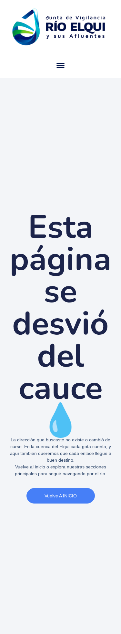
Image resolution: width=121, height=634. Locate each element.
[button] (60, 65)
